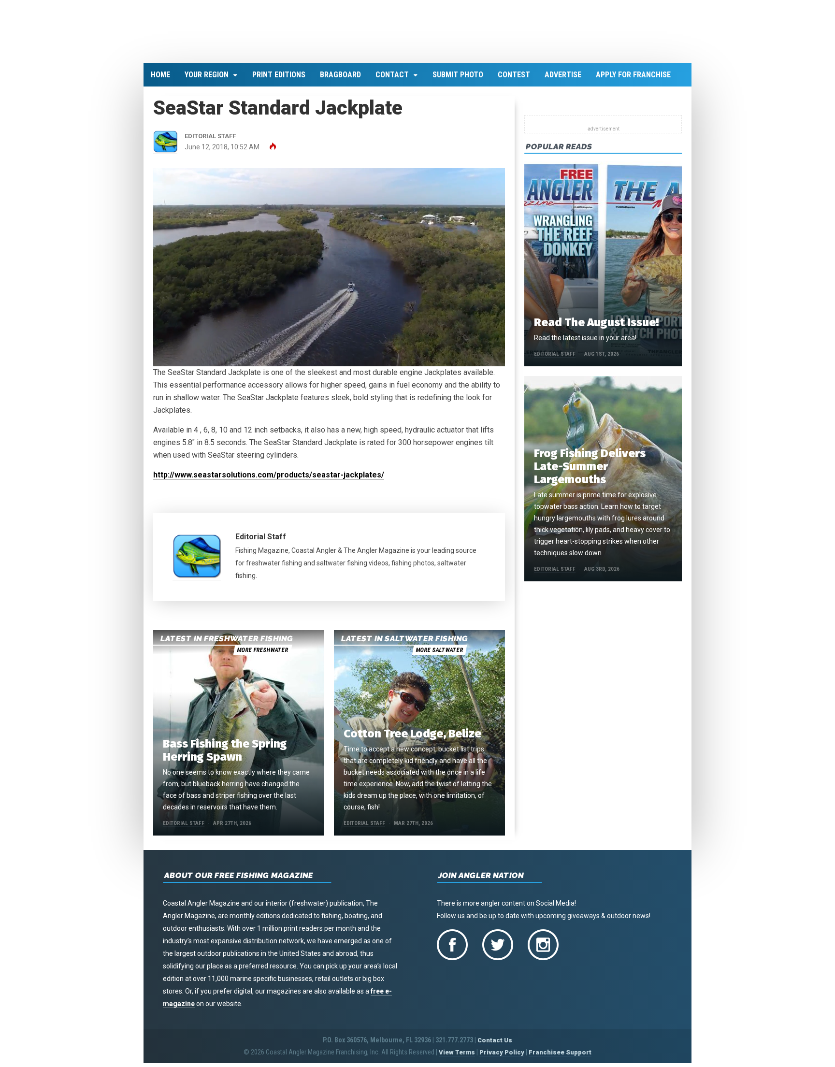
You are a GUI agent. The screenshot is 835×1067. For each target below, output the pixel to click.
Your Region (207, 80)
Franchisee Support (560, 1058)
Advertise (563, 80)
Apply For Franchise (633, 80)
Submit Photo (457, 80)
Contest (514, 80)
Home (160, 80)
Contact (392, 80)
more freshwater (262, 655)
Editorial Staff (260, 542)
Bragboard (340, 80)
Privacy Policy (501, 1058)
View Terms (457, 1058)
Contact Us (494, 1046)
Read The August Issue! (596, 328)
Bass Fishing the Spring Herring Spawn (225, 756)
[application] (329, 273)
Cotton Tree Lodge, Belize (412, 739)
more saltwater (439, 655)
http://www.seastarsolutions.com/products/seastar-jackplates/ (268, 480)
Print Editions (278, 80)
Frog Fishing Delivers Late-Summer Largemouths (590, 472)
